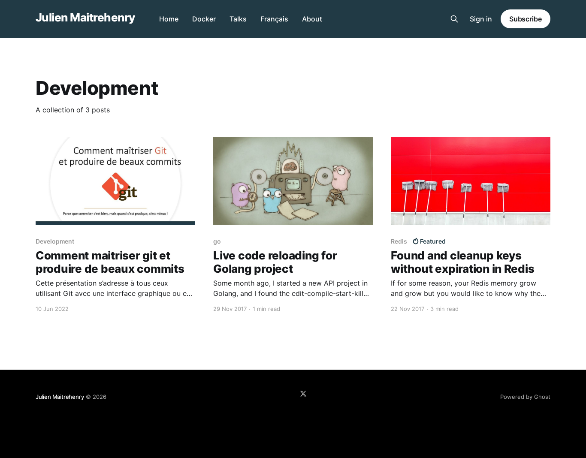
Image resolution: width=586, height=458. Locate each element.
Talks (238, 19)
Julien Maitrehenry (85, 17)
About (312, 19)
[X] (303, 393)
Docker (204, 19)
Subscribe (525, 19)
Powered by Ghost (525, 396)
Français (274, 19)
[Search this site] (454, 19)
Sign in (481, 19)
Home (168, 19)
